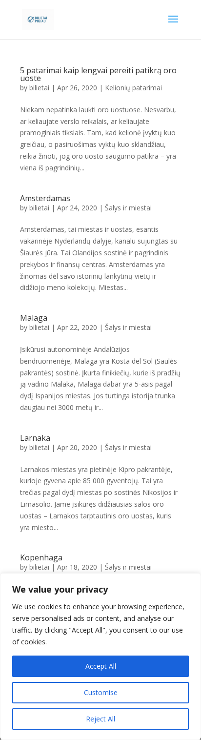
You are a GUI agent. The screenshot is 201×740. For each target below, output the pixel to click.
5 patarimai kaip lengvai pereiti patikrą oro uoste (98, 74)
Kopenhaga (41, 557)
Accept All (100, 666)
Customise (101, 692)
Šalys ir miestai (128, 207)
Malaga (33, 317)
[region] (100, 656)
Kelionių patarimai (133, 87)
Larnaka (35, 437)
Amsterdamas (45, 198)
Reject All (100, 718)
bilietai (39, 87)
